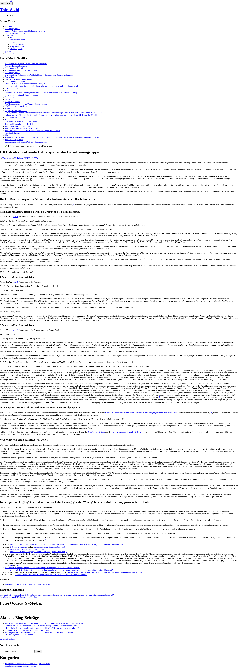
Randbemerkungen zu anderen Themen (20, 666)
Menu (3, 3)
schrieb (15, 217)
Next (19, 597)
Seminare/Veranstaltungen (15, 33)
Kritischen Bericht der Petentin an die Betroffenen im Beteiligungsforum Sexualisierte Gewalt (141, 413)
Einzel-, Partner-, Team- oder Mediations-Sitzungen (25, 31)
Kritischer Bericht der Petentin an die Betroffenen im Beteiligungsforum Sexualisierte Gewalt (41, 568)
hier (11, 565)
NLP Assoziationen (17, 44)
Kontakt (8, 51)
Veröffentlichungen (17, 40)
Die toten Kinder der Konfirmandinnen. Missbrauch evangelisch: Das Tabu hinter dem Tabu (41, 626)
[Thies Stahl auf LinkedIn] (18, 610)
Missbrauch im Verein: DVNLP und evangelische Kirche (27, 584)
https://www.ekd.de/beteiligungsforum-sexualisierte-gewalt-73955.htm (37, 552)
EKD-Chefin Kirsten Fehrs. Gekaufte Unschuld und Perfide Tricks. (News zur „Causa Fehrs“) (42, 628)
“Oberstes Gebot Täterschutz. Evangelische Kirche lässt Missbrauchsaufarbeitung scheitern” (103, 572)
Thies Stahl (9, 9)
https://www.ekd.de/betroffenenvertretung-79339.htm (30, 549)
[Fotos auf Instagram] (2, 610)
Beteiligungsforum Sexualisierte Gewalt (127, 432)
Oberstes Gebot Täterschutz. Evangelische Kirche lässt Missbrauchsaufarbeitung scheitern (50, 575)
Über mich (9, 35)
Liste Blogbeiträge (17, 49)
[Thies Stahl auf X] (24, 610)
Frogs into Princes (17, 46)
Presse (12, 42)
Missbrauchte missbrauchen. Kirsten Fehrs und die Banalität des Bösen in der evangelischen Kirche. (44, 623)
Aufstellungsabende (12, 29)
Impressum (9, 53)
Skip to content (6, 1)
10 (45, 540)
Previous (57, 595)
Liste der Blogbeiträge (8, 639)
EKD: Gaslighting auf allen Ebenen (19, 635)
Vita (11, 37)
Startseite (8, 26)
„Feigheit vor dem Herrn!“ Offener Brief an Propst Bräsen (27, 630)
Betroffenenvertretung (96, 432)
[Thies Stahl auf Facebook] (13, 610)
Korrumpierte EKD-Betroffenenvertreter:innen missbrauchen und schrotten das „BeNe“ (39, 632)
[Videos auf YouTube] (7, 610)
